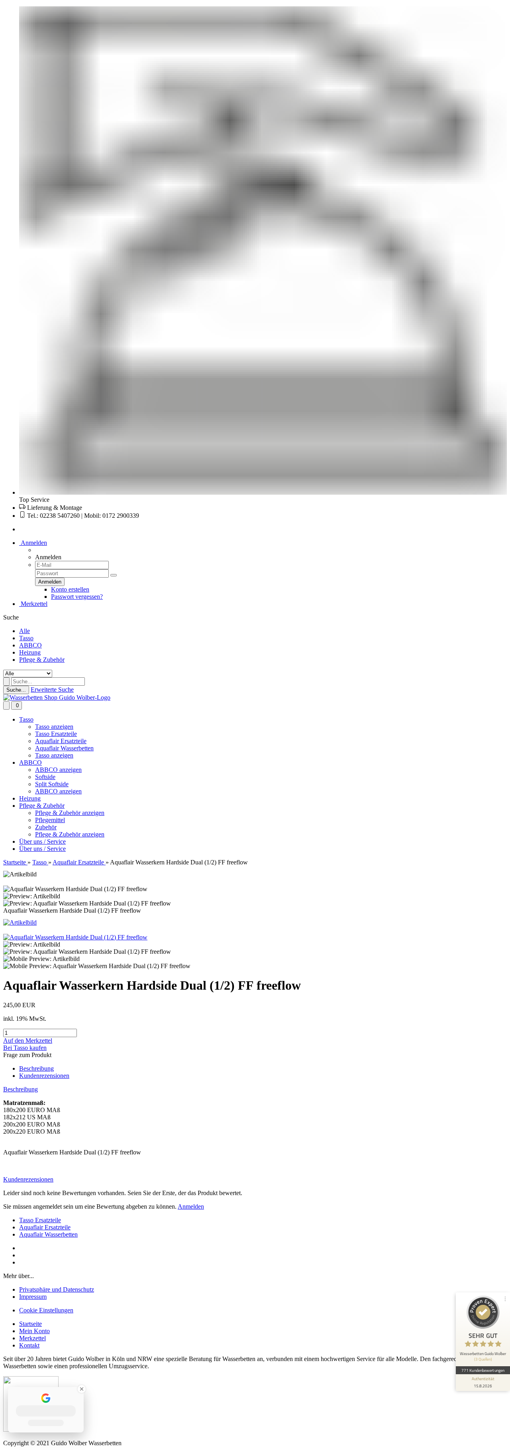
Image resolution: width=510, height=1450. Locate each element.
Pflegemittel (50, 820)
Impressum (33, 1296)
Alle (24, 630)
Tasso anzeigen (54, 726)
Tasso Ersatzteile (56, 733)
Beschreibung (36, 1068)
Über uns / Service (42, 841)
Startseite (30, 1323)
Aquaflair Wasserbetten (64, 748)
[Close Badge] (82, 1389)
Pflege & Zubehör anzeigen (69, 812)
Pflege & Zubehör (42, 659)
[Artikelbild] (20, 922)
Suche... (16, 690)
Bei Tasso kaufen (25, 1047)
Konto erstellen (70, 589)
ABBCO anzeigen (58, 769)
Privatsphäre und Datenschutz (56, 1289)
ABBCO (30, 645)
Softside (45, 776)
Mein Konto (34, 1331)
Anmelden (33, 542)
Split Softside (52, 784)
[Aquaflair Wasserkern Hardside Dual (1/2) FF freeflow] (75, 937)
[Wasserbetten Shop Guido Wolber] (56, 697)
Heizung (30, 652)
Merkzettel (33, 603)
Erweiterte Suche (52, 689)
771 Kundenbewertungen (482, 1370)
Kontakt (29, 1345)
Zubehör (46, 827)
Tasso (26, 638)
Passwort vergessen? (77, 596)
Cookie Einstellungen (46, 1310)
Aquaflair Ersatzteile (60, 741)
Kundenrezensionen (44, 1075)
